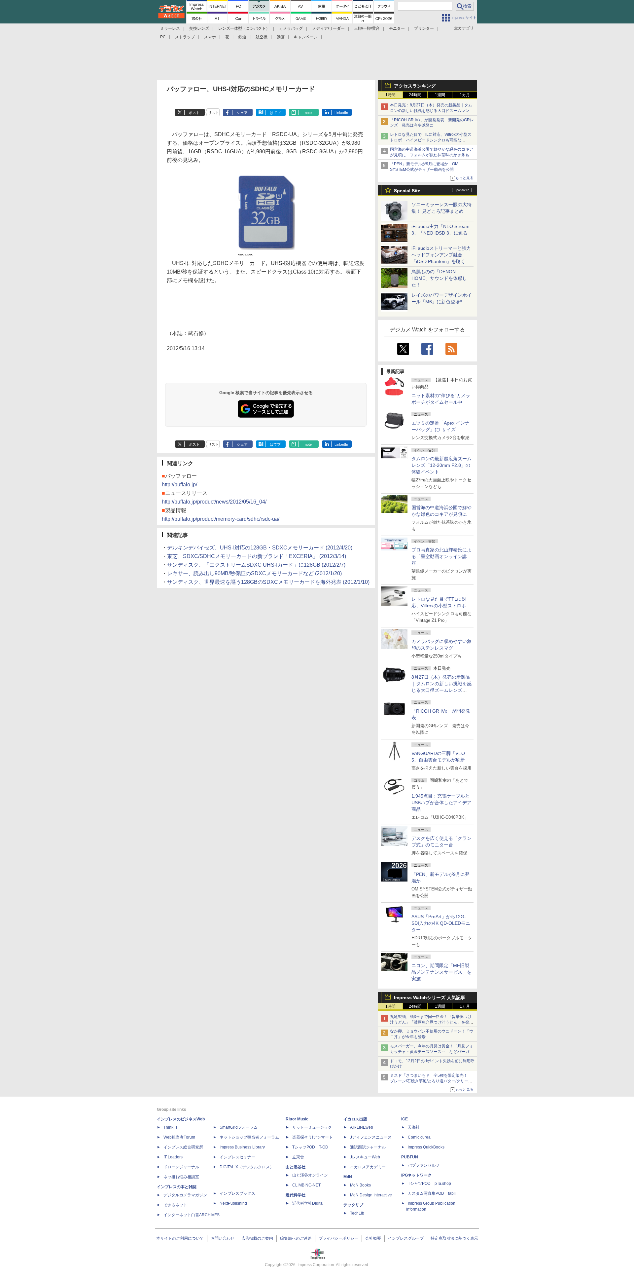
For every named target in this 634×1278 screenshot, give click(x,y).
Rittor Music (297, 1119)
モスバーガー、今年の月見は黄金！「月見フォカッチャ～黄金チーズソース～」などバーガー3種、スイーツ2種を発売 (431, 1052)
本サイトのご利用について (180, 1238)
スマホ (210, 37)
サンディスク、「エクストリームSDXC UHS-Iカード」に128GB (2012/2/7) (256, 565)
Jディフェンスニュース (371, 1137)
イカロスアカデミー (368, 1167)
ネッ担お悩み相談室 (181, 1177)
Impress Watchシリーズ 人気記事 (429, 997)
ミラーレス (170, 28)
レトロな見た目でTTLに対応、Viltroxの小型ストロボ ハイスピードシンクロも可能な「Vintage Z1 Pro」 (431, 140)
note (308, 113)
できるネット (175, 1205)
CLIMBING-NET (306, 1185)
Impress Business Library (242, 1147)
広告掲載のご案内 (257, 1238)
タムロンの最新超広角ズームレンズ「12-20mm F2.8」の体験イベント (441, 465)
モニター (397, 28)
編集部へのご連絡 (296, 1238)
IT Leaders (173, 1157)
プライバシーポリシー (338, 1238)
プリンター (424, 28)
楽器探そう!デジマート (312, 1137)
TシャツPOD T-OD (310, 1147)
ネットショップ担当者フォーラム (249, 1137)
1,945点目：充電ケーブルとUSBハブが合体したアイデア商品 (441, 802)
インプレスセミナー (237, 1157)
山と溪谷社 (295, 1167)
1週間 (440, 95)
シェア (242, 113)
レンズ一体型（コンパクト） (244, 28)
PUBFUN (409, 1157)
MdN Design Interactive (371, 1195)
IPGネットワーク (416, 1175)
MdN (347, 1177)
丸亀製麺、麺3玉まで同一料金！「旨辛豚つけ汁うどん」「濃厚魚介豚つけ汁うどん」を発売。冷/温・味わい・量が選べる (431, 1022)
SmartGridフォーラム (239, 1127)
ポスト (194, 113)
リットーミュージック (312, 1127)
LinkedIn (341, 113)
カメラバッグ (291, 28)
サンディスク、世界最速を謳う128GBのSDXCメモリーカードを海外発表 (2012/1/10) (268, 582)
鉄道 (242, 37)
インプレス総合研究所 (183, 1147)
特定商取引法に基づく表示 (454, 1238)
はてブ (275, 113)
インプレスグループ (406, 1238)
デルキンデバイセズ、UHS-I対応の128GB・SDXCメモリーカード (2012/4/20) (259, 547)
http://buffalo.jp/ (179, 484)
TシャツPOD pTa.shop (429, 1183)
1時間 (390, 95)
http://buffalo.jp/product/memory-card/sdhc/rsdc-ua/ (220, 519)
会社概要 (373, 1238)
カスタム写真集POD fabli (432, 1193)
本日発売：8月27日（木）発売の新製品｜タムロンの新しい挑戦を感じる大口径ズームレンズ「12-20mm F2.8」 (431, 111)
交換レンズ (199, 28)
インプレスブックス (237, 1193)
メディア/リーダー (328, 28)
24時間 (415, 95)
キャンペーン (306, 37)
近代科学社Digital (308, 1203)
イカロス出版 (355, 1119)
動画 (281, 37)
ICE (404, 1119)
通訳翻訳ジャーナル (368, 1147)
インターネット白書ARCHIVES (191, 1215)
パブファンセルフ (424, 1165)
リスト (213, 113)
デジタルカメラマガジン (185, 1195)
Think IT (170, 1127)
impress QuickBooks (426, 1147)
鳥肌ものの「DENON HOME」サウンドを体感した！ (439, 278)
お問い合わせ (222, 1238)
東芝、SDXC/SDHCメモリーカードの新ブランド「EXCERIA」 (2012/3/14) (256, 556)
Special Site (407, 190)
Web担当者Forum (179, 1137)
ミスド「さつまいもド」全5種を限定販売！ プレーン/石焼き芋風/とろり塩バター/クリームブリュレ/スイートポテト (431, 1081)
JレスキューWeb (365, 1157)
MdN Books (360, 1185)
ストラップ (185, 37)
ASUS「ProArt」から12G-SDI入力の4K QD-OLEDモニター (440, 923)
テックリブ (353, 1205)
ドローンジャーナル (181, 1167)
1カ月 (465, 95)
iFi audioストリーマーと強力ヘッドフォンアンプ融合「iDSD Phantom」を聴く (441, 254)
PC (163, 37)
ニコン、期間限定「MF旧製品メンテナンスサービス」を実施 (441, 972)
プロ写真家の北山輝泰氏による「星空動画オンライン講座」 (441, 556)
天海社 (414, 1127)
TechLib (357, 1213)
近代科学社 (295, 1195)
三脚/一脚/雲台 (367, 28)
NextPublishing (233, 1203)
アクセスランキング (415, 86)
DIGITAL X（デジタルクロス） (247, 1167)
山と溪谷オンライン (310, 1175)
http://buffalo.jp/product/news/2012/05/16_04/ (214, 502)
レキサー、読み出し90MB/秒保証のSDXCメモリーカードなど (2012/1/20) (254, 573)
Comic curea (419, 1137)
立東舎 (298, 1157)
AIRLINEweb (361, 1127)
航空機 (261, 37)
